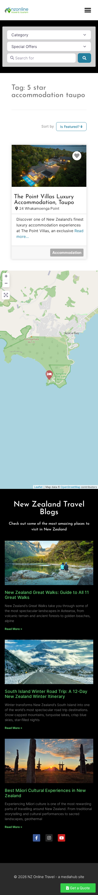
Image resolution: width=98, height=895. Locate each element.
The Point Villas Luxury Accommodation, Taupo (44, 199)
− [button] (6, 283)
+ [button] (6, 276)
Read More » (13, 629)
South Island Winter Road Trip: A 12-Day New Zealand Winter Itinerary (46, 694)
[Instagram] (49, 838)
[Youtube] (61, 838)
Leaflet (38, 487)
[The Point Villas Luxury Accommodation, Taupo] (49, 375)
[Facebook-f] (36, 838)
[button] (88, 10)
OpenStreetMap (70, 487)
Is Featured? (70, 127)
